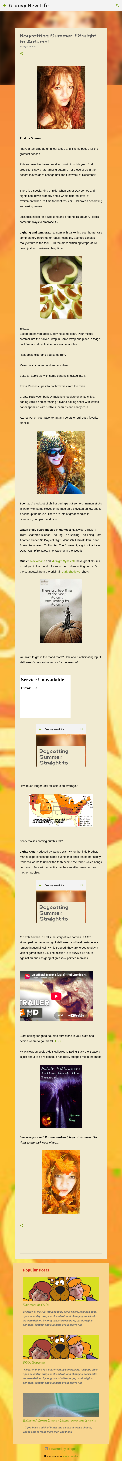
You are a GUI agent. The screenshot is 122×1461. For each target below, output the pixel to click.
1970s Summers (34, 1362)
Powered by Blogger (63, 1449)
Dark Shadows (70, 571)
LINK (58, 1041)
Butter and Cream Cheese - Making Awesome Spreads (59, 1420)
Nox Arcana (37, 561)
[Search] (53, 5)
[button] (22, 53)
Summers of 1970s (36, 1305)
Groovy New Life (29, 5)
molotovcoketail (70, 1456)
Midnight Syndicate (63, 561)
